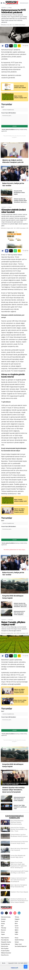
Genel (9, 207)
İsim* (2, 107)
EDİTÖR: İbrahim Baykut (20, 24)
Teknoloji (3, 928)
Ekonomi (10, 619)
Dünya (3, 932)
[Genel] (14, 173)
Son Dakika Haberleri (21, 946)
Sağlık (16, 932)
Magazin (17, 919)
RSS (4, 963)
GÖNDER (14, 126)
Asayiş (10, 7)
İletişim (17, 942)
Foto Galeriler (5, 940)
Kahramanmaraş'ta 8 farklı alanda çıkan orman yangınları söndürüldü (19, 613)
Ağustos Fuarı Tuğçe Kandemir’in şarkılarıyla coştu (20, 807)
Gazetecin (3, 7)
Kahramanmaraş (5, 917)
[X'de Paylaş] (11, 45)
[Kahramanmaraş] (14, 777)
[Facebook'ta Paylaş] (6, 45)
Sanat (16, 921)
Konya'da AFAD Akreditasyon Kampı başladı (19, 192)
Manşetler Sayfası (6, 942)
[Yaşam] (14, 150)
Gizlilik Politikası (19, 940)
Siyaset (3, 921)
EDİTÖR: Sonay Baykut (21, 228)
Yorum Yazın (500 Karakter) (8, 113)
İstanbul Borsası (5, 944)
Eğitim (16, 930)
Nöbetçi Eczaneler (6, 953)
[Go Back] (25, 967)
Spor (2, 925)
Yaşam (3, 934)
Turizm (17, 928)
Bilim (16, 923)
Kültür (16, 934)
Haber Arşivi (18, 944)
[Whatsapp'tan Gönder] (15, 45)
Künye (16, 937)
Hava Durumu (5, 955)
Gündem (3, 919)
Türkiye (17, 917)
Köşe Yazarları (5, 937)
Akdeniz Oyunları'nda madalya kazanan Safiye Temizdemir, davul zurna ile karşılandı (20, 200)
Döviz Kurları (4, 946)
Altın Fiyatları (5, 948)
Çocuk (16, 925)
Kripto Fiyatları (5, 950)
